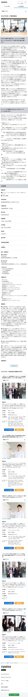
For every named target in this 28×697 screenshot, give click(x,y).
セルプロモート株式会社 (6, 399)
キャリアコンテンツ (5, 674)
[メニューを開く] (25, 2)
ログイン (18, 3)
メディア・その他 (4, 680)
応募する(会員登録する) (14, 694)
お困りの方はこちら (5, 690)
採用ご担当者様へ (4, 687)
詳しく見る (21, 408)
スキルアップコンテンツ (6, 677)
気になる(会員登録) (9, 429)
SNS (2, 683)
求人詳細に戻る (14, 365)
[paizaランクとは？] (25, 11)
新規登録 (21, 3)
